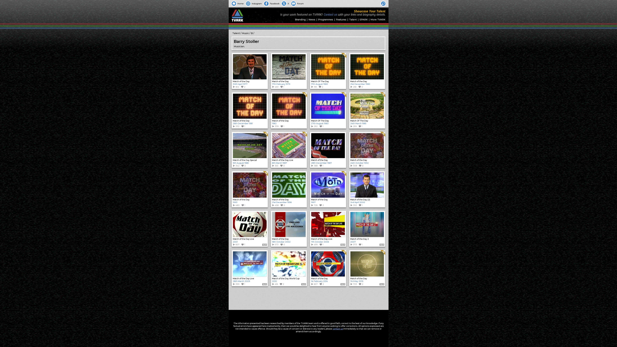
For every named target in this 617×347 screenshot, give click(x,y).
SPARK (364, 19)
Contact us (330, 14)
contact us (338, 329)
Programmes (325, 19)
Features (341, 19)
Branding (300, 19)
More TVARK (378, 19)
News (311, 19)
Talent (353, 19)
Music (245, 33)
